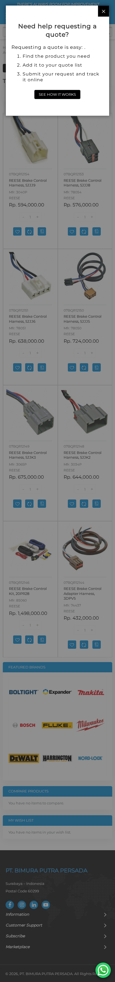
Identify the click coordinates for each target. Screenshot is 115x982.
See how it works (57, 94)
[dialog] (57, 491)
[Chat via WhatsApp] (103, 970)
